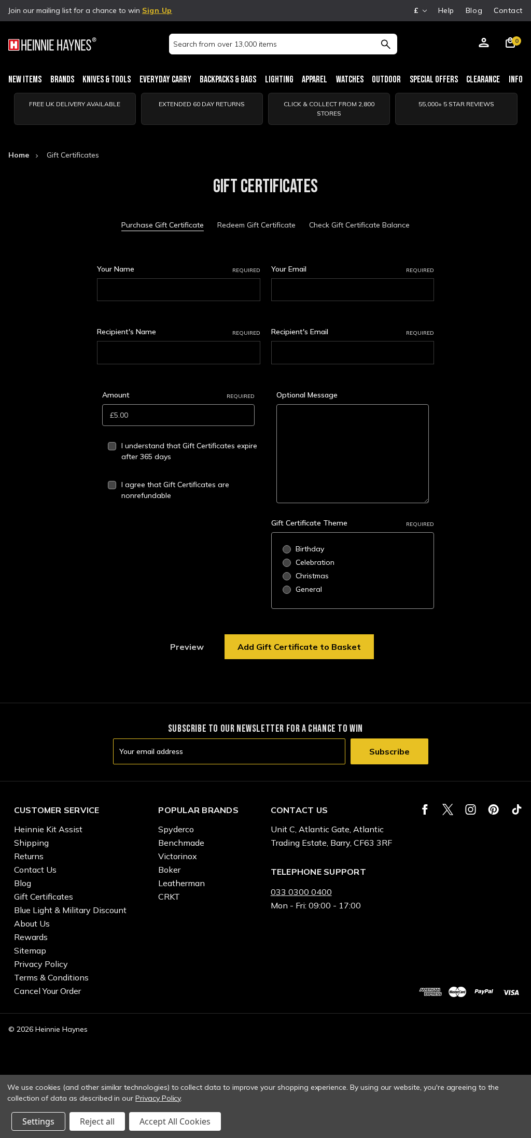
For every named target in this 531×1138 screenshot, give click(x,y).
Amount (178, 395)
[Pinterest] (493, 809)
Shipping (31, 842)
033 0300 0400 (301, 892)
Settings (38, 1121)
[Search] (385, 44)
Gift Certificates (43, 896)
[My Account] (484, 44)
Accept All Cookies (175, 1121)
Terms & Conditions (51, 977)
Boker (169, 869)
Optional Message (307, 395)
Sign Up (157, 10)
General (309, 589)
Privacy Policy (41, 964)
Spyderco (176, 829)
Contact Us (35, 869)
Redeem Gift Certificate (256, 225)
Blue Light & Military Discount (70, 910)
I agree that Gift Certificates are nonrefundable (175, 490)
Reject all (97, 1121)
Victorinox (177, 856)
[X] (447, 809)
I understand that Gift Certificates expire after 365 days (189, 451)
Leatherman (181, 883)
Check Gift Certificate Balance (359, 225)
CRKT (169, 896)
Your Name (178, 269)
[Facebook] (425, 809)
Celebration (315, 562)
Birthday (310, 548)
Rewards (31, 937)
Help (446, 10)
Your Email (353, 269)
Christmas (312, 575)
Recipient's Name (178, 331)
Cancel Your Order (47, 991)
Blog (474, 10)
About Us (32, 923)
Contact (508, 10)
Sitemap (30, 950)
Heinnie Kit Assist (48, 829)
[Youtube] (516, 809)
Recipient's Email (353, 331)
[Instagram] (470, 809)
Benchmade (181, 842)
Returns (29, 856)
